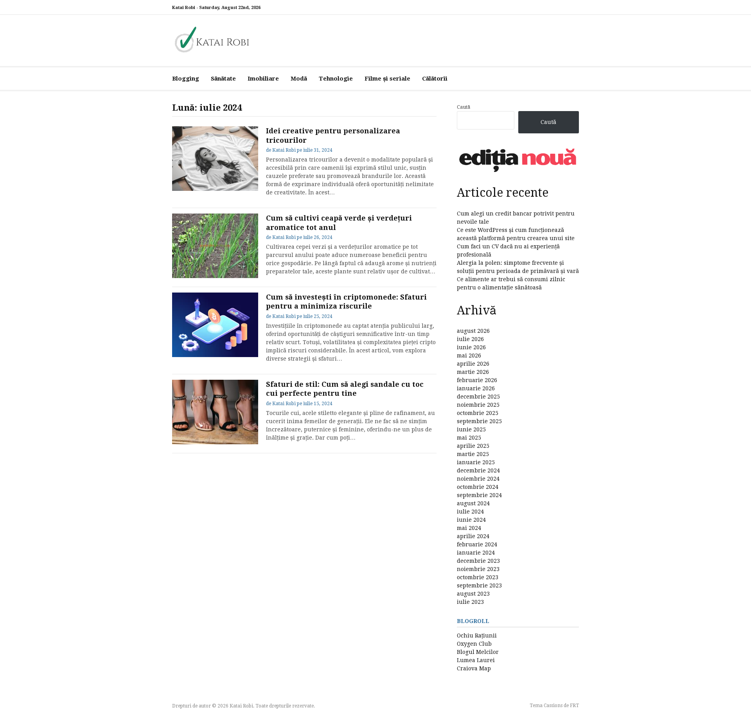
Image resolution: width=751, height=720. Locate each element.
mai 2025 (469, 438)
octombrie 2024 (477, 487)
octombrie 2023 (477, 577)
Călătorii (434, 78)
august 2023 (473, 594)
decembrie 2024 (478, 470)
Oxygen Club (474, 644)
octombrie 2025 (477, 413)
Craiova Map (474, 668)
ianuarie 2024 (476, 552)
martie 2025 (473, 454)
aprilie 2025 (473, 446)
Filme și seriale (387, 78)
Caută (463, 107)
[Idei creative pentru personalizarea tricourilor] (215, 158)
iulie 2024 (470, 511)
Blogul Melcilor (478, 652)
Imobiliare (263, 78)
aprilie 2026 (473, 364)
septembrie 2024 (479, 495)
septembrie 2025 (479, 421)
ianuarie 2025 (476, 462)
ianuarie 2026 (476, 388)
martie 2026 (473, 372)
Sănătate (223, 78)
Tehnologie (336, 78)
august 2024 (473, 503)
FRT (574, 705)
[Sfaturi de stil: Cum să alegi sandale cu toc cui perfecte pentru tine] (215, 412)
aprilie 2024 (473, 536)
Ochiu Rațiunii (477, 635)
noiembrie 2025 (478, 405)
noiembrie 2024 (478, 479)
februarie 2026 (477, 380)
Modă (299, 78)
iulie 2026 (470, 339)
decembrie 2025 (478, 396)
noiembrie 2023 (478, 569)
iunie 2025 (471, 429)
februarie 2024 (477, 544)
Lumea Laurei (476, 660)
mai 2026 (469, 355)
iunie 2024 (471, 520)
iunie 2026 (471, 347)
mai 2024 (469, 528)
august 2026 (473, 331)
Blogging (185, 78)
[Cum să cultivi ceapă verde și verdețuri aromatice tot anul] (215, 246)
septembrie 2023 (479, 585)
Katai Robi (284, 150)
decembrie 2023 (478, 561)
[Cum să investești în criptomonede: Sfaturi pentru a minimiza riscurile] (215, 325)
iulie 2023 (470, 602)
